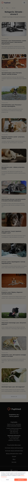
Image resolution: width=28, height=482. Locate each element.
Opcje (7, 479)
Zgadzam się (21, 479)
